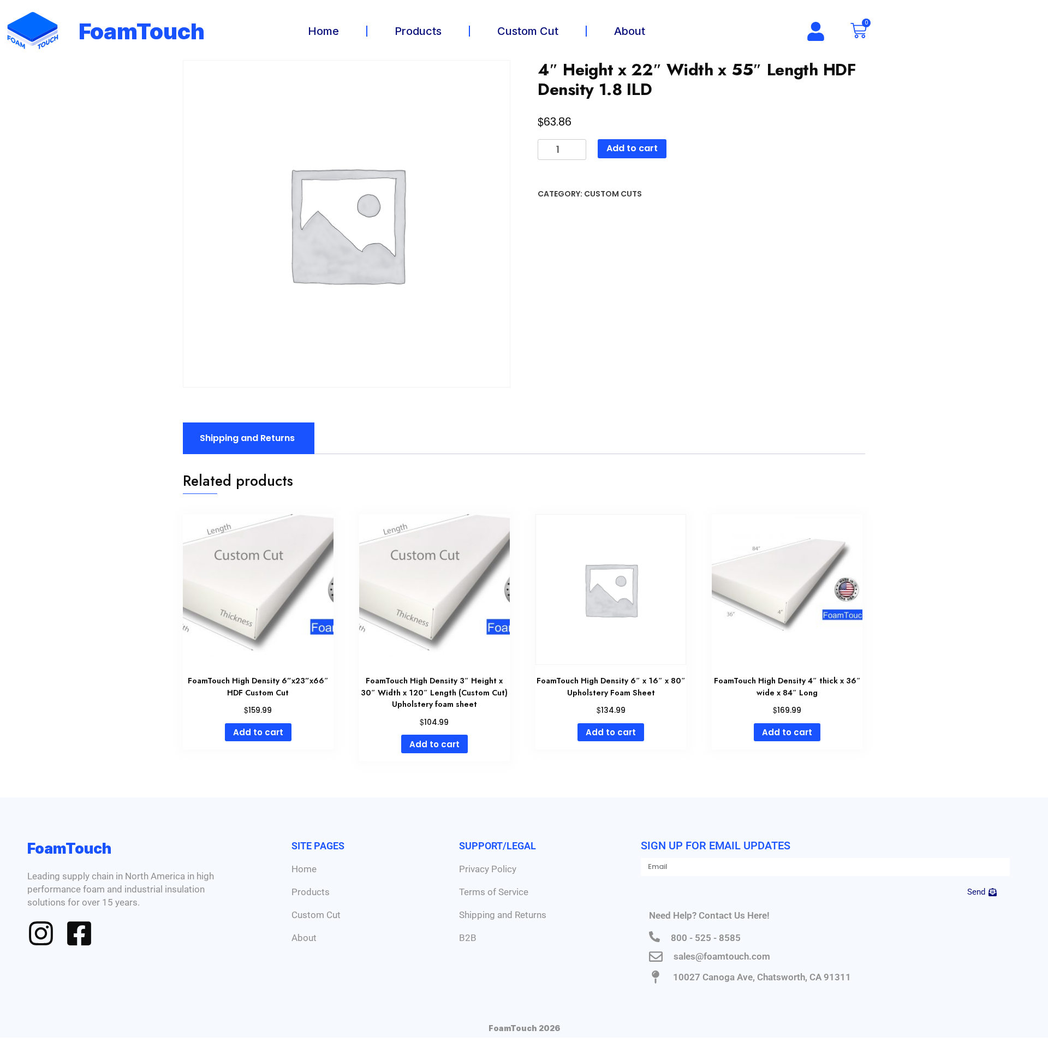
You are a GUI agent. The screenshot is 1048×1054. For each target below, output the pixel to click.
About (629, 31)
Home (323, 31)
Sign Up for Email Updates (715, 845)
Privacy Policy (487, 869)
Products (418, 31)
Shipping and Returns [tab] (247, 438)
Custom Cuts (613, 193)
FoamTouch (142, 31)
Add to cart (632, 148)
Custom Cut (527, 31)
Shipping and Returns (502, 914)
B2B (468, 937)
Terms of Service (493, 891)
